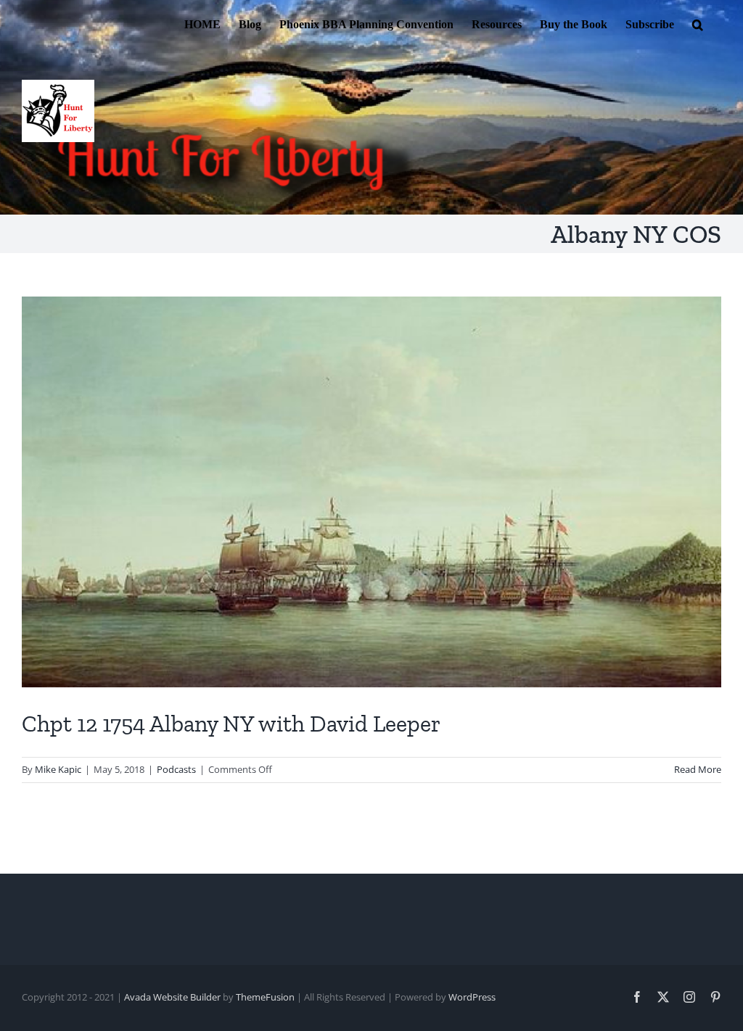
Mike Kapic (58, 769)
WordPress (472, 996)
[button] (697, 23)
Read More (697, 769)
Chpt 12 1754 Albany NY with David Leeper (231, 723)
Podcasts (176, 769)
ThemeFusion (265, 996)
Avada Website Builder (172, 996)
